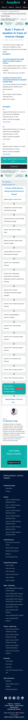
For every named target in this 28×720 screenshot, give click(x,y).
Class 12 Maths (10, 577)
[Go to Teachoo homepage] (13, 2)
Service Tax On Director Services (13, 378)
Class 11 (11, 7)
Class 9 (25, 7)
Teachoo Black (16, 438)
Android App (9, 488)
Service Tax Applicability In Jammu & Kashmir (12, 316)
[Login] (24, 2)
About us (10, 703)
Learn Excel (9, 664)
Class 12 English (10, 580)
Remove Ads (14, 166)
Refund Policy (14, 707)
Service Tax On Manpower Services (11, 264)
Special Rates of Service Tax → (14, 400)
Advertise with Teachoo (14, 709)
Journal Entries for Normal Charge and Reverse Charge (14, 220)
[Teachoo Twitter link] (14, 697)
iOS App (8, 491)
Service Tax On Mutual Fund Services (12, 360)
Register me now (14, 462)
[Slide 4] (18, 466)
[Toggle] (2, 2)
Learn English (9, 661)
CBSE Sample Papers (11, 689)
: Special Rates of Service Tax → (14, 160)
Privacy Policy (19, 705)
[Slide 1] (10, 466)
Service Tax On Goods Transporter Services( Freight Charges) (12, 292)
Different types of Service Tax (12, 199)
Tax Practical (4, 11)
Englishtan (8, 681)
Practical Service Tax (14, 11)
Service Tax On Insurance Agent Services (13, 338)
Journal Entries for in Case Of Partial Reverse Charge (12, 253)
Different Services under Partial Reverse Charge (13, 242)
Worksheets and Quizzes (12, 551)
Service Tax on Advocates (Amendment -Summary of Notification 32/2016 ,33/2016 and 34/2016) (14, 277)
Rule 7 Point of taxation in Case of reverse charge (14, 388)
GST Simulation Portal (11, 557)
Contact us (17, 703)
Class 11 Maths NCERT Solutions (15, 615)
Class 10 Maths (10, 565)
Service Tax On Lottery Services (13, 369)
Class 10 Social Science (12, 574)
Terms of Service (9, 705)
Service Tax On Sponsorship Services (12, 327)
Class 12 (4, 7)
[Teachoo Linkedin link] (22, 697)
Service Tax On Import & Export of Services (14, 305)
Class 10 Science (10, 568)
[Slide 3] (15, 466)
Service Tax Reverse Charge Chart (12, 231)
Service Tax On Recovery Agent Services (13, 349)
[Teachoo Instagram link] (10, 697)
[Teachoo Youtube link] (18, 697)
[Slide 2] (13, 466)
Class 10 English (10, 571)
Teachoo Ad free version (12, 548)
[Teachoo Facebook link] (5, 697)
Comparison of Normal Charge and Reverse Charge (13, 209)
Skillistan (8, 554)
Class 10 (18, 7)
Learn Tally (8, 667)
